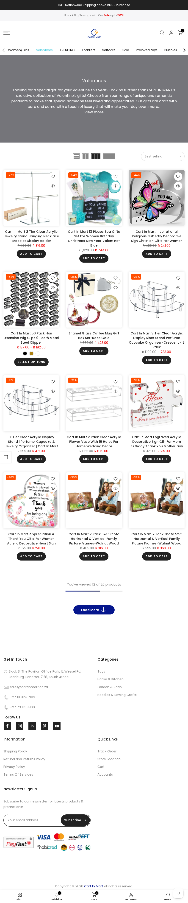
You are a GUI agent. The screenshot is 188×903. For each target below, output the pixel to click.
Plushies (170, 50)
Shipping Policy (15, 751)
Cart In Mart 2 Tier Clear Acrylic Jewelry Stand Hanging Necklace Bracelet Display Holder (31, 236)
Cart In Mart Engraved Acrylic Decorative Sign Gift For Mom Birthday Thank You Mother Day (156, 442)
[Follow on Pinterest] (44, 726)
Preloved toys (147, 50)
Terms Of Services (18, 774)
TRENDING (67, 50)
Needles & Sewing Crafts (117, 695)
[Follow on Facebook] (7, 726)
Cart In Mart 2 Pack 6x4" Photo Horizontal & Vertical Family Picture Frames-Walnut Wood (94, 539)
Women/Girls (18, 50)
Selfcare (109, 50)
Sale (125, 50)
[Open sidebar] (5, 457)
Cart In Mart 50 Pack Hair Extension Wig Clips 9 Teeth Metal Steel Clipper (31, 338)
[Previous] (4, 50)
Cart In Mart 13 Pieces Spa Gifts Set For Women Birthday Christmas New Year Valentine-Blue (94, 238)
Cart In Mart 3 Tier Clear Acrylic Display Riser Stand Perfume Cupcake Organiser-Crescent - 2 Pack (157, 340)
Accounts (105, 774)
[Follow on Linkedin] (32, 726)
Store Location (109, 759)
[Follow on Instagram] (20, 726)
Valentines (44, 50)
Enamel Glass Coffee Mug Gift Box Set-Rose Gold (94, 335)
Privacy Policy (14, 766)
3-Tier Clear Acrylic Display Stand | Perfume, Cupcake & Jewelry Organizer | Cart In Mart (31, 442)
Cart (101, 766)
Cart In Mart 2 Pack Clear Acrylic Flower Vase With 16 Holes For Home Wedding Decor (94, 442)
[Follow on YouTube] (57, 726)
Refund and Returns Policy (24, 759)
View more (94, 112)
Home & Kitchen (110, 679)
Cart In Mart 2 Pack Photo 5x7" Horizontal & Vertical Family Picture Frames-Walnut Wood (156, 539)
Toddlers (88, 50)
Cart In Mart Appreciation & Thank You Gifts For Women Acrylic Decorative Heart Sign (31, 539)
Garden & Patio (109, 687)
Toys (101, 671)
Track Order (106, 751)
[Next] (184, 50)
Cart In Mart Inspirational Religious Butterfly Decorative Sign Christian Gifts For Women (156, 236)
